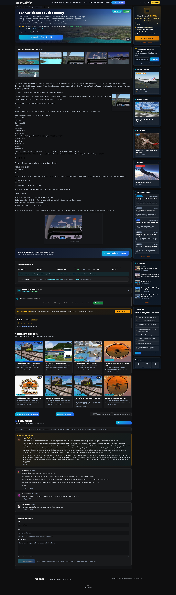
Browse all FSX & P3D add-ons (28, 414)
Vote (138, 353)
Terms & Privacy (67, 579)
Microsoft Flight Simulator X (33, 7)
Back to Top (88, 587)
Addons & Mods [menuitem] (57, 2)
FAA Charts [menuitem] (77, 2)
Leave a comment (124, 423)
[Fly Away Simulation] (24, 2)
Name (20, 521)
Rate (35, 26)
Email (20, 529)
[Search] (140, 2)
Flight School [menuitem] (98, 2)
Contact (52, 579)
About (58, 579)
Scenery (46, 7)
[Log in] (148, 2)
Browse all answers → (147, 256)
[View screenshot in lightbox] (128, 39)
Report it (77, 279)
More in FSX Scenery (65, 414)
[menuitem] (118, 2)
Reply (25, 464)
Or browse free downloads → (147, 42)
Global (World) (39, 29)
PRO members (77, 274)
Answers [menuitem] (107, 2)
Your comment (22, 539)
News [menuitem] (68, 2)
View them (98, 303)
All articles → (147, 302)
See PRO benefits (121, 311)
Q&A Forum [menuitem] (88, 2)
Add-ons (18, 7)
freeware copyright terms (54, 279)
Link (31, 488)
